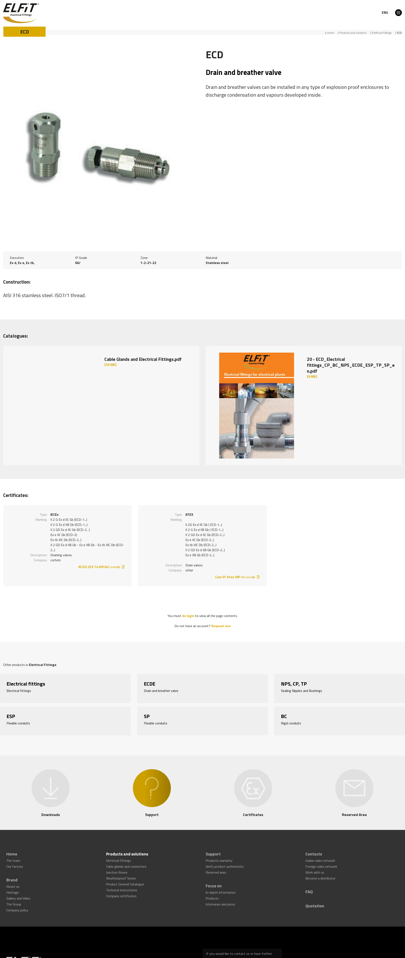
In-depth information (221, 888)
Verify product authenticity (225, 864)
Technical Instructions (121, 887)
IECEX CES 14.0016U (99, 566)
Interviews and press (220, 899)
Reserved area (216, 870)
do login (188, 615)
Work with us (314, 870)
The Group (13, 899)
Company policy (17, 905)
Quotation (314, 900)
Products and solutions (353, 33)
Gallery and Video (18, 893)
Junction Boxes (116, 870)
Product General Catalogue (125, 881)
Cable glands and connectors (126, 864)
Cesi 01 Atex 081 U (235, 576)
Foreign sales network (321, 864)
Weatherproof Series (121, 876)
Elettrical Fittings (382, 33)
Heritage (12, 888)
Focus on (214, 882)
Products (212, 893)
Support (213, 852)
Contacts (313, 852)
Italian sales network (320, 858)
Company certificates (121, 893)
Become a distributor (320, 876)
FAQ (309, 887)
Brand (12, 876)
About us (12, 882)
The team (13, 858)
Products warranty (219, 858)
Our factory (14, 864)
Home (330, 33)
